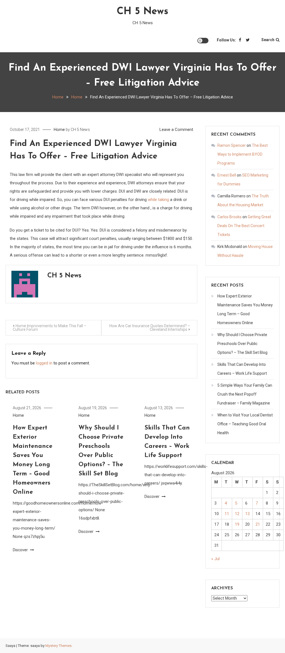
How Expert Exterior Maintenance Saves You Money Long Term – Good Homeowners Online (245, 309)
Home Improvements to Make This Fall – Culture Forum (49, 328)
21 (257, 524)
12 (237, 513)
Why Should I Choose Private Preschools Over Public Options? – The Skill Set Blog (242, 343)
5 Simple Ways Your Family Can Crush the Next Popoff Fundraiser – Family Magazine (244, 394)
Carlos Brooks (229, 217)
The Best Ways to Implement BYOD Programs (242, 154)
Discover (21, 550)
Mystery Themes (58, 646)
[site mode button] (202, 40)
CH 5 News (142, 12)
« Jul (215, 558)
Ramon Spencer (231, 145)
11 (227, 513)
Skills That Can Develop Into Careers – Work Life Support (242, 369)
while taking (158, 199)
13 (247, 513)
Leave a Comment (176, 129)
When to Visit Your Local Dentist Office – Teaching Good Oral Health (245, 424)
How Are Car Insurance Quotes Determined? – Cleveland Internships (149, 328)
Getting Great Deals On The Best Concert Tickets (244, 226)
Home (59, 129)
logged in (44, 363)
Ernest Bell (226, 175)
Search (267, 40)
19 (237, 524)
